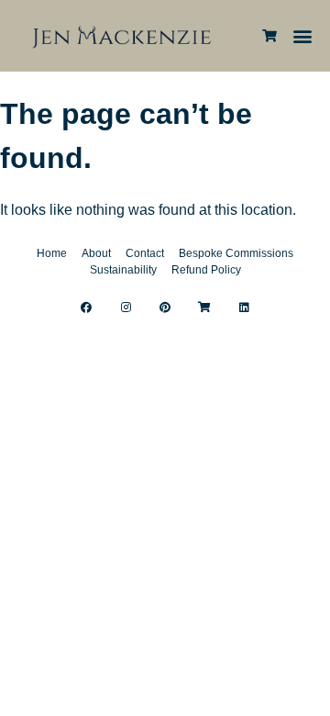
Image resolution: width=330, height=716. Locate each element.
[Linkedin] (244, 307)
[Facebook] (86, 307)
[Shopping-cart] (204, 307)
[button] (303, 36)
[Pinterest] (165, 307)
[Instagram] (126, 307)
